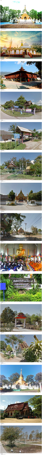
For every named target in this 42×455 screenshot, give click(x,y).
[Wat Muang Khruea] (21, 149)
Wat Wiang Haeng (2, 332)
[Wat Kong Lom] (21, 240)
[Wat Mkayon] (21, 119)
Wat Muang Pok (2, 423)
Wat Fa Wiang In (2, 59)
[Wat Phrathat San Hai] (21, 392)
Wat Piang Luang (2, 89)
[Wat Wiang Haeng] (21, 331)
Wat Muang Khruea (2, 150)
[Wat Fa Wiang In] (21, 58)
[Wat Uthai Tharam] (21, 210)
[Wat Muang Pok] (21, 422)
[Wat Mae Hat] (21, 301)
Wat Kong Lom (2, 241)
